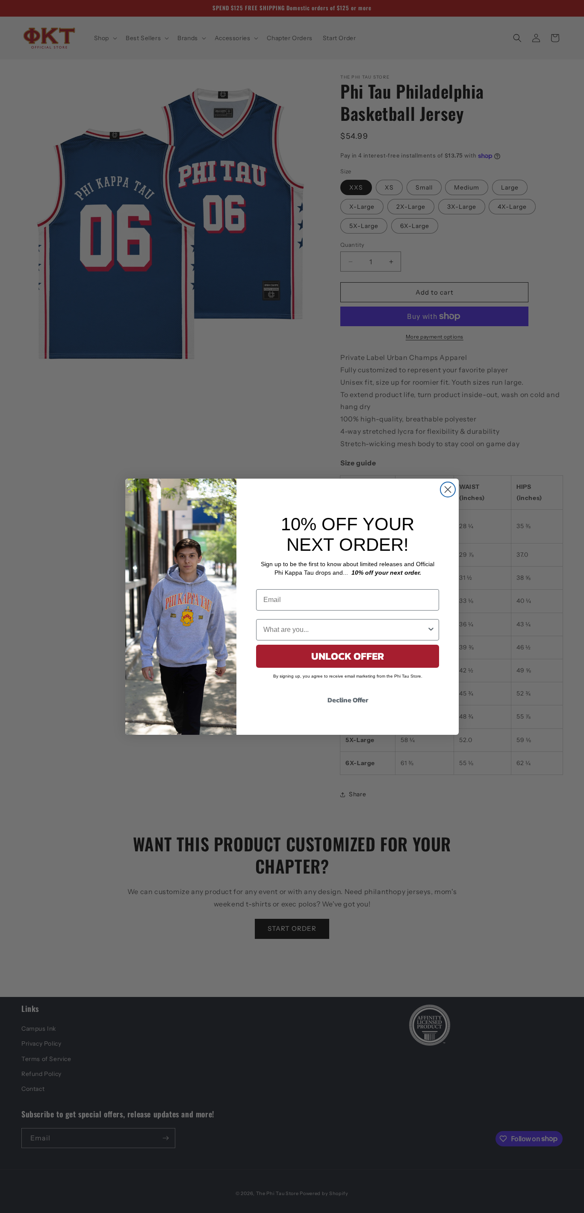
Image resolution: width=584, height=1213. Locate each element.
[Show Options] (431, 630)
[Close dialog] (447, 489)
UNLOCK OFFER (347, 656)
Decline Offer (347, 700)
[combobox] (345, 630)
